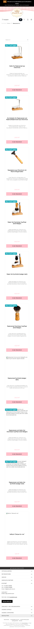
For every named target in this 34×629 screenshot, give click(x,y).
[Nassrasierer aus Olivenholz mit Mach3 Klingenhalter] (17, 156)
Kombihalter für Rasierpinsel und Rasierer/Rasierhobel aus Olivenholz (17, 118)
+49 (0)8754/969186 (7, 585)
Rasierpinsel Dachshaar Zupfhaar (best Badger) (17, 327)
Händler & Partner (7, 580)
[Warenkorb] (31, 19)
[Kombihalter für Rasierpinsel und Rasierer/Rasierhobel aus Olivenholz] (17, 104)
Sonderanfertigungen (24, 619)
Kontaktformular (13, 597)
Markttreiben (6, 619)
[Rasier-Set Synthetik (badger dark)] (17, 260)
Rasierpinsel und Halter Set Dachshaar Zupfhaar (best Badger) (17, 431)
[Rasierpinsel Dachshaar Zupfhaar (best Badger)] (17, 313)
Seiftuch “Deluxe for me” (17, 534)
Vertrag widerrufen (7, 601)
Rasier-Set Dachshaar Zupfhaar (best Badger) (17, 222)
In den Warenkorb (17, 89)
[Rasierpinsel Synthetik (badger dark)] (17, 365)
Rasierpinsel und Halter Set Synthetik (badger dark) (17, 483)
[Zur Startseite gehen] (17, 12)
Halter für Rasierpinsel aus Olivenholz (17, 66)
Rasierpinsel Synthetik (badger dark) (17, 379)
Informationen (6, 574)
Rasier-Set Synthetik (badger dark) (17, 274)
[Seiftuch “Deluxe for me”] (17, 521)
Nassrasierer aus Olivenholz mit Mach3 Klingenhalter (17, 170)
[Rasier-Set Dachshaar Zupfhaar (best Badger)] (17, 208)
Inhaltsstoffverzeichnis (14, 619)
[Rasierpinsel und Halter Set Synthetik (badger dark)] (17, 469)
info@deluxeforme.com (10, 589)
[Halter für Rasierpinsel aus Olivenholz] (17, 52)
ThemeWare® (22, 626)
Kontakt (20, 620)
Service (4, 577)
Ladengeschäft (15, 620)
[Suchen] (24, 19)
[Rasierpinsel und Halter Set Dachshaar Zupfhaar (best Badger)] (17, 417)
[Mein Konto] (28, 19)
